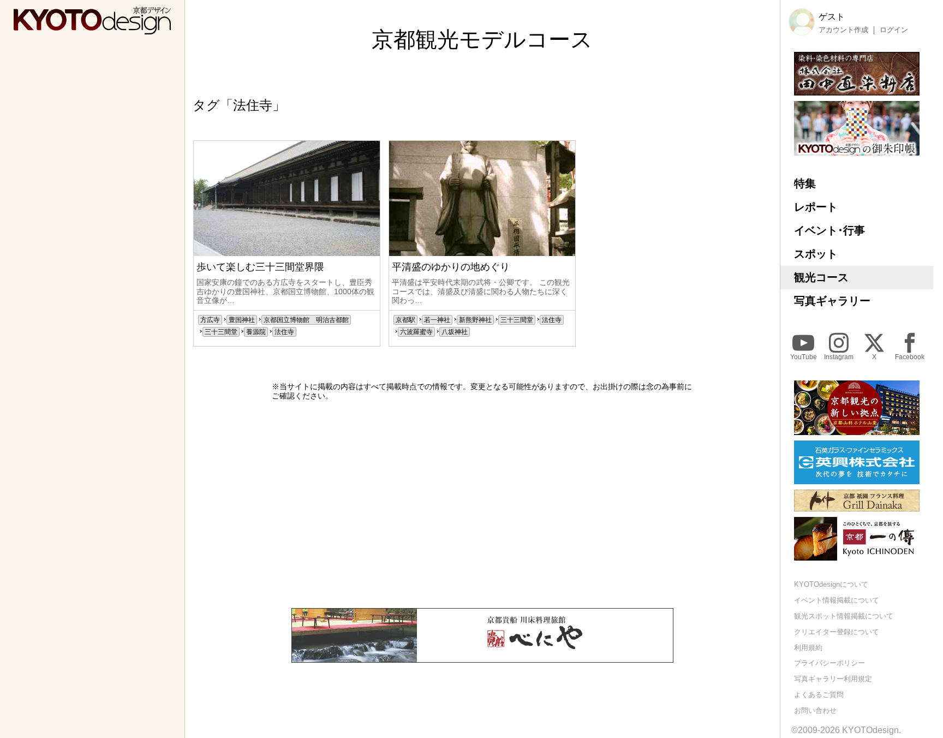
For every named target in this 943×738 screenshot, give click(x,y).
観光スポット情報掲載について (843, 616)
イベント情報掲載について (836, 600)
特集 (805, 183)
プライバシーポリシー (829, 663)
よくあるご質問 (819, 695)
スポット (816, 254)
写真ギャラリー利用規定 (833, 679)
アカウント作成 (843, 30)
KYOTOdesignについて (831, 584)
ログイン (894, 30)
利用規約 (808, 648)
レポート (816, 207)
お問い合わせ (815, 710)
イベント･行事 (829, 230)
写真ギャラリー (832, 301)
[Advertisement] (482, 504)
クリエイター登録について (836, 632)
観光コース (821, 277)
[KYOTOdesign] (92, 29)
